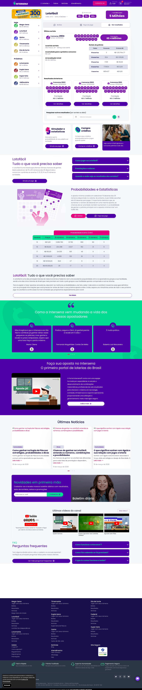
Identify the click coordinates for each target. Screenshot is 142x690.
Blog (52, 647)
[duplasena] (38, 70)
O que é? (15, 647)
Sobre (56, 3)
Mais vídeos (123, 511)
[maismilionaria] (38, 83)
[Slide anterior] (18, 337)
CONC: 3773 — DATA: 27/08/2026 (56, 17)
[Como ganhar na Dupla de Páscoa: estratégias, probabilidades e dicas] (31, 435)
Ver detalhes (58, 104)
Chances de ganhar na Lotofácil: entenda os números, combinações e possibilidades (71, 453)
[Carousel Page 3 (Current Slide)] (72, 354)
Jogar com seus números (20, 603)
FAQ (52, 657)
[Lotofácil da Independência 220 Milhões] (26, 13)
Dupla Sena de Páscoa (58, 626)
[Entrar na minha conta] (110, 4)
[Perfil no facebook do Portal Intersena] (120, 676)
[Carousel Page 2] (69, 354)
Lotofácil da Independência (21, 628)
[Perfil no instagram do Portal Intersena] (124, 676)
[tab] (57, 25)
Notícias (65, 3)
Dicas (58, 447)
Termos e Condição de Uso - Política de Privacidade (62, 683)
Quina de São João (57, 641)
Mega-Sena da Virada (19, 613)
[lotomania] (38, 64)
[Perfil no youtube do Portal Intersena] (128, 676)
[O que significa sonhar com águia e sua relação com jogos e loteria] (113, 435)
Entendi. (7, 685)
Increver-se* (32, 524)
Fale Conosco (55, 652)
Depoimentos (16, 654)
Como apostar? (17, 649)
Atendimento (76, 3)
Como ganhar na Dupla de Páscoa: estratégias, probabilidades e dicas (30, 451)
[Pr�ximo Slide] (124, 337)
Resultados (15, 608)
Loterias (45, 3)
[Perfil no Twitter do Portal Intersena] (116, 676)
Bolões (14, 606)
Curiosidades (18, 447)
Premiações (16, 657)
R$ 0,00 (127, 3)
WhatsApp (54, 655)
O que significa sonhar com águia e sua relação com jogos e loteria (112, 451)
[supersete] (38, 77)
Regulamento (16, 652)
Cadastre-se (100, 3)
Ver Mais (72, 295)
